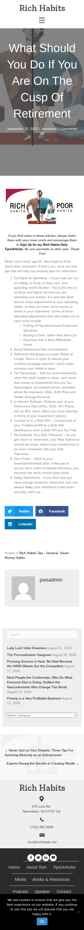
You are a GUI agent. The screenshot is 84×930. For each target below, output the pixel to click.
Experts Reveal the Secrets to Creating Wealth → (43, 763)
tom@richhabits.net (42, 842)
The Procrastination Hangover (29, 655)
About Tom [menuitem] (36, 867)
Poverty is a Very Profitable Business (34, 698)
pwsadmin (49, 129)
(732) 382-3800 (41, 827)
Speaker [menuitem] (42, 891)
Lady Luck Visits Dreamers (26, 648)
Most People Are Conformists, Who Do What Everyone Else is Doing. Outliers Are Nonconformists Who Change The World (39, 682)
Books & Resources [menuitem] (51, 879)
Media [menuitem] (20, 879)
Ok (42, 921)
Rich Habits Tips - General (38, 553)
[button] (30, 857)
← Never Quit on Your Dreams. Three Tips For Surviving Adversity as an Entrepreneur (39, 752)
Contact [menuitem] (64, 891)
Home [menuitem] (14, 867)
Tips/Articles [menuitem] (64, 867)
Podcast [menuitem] (20, 891)
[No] (78, 912)
